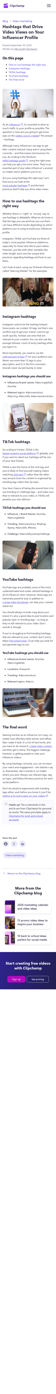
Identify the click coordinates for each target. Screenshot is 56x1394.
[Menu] (49, 5)
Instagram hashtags (19, 68)
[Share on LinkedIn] (22, 844)
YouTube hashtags (18, 75)
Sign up (16, 979)
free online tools (19, 640)
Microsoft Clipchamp (25, 49)
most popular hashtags (16, 185)
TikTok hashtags (17, 72)
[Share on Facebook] (5, 844)
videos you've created (27, 135)
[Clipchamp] (13, 5)
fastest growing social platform (20, 453)
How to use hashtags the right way (27, 64)
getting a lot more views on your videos (25, 795)
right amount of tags (15, 356)
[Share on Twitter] (14, 844)
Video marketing (22, 21)
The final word (16, 79)
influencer (16, 124)
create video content (41, 746)
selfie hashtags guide (15, 160)
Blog (5, 21)
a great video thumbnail (15, 602)
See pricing (38, 979)
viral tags (19, 474)
